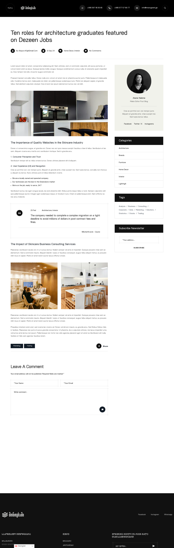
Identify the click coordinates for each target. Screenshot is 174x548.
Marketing (16, 346)
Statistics (123, 213)
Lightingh (122, 184)
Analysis (122, 206)
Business (131, 206)
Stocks (132, 213)
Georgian (22, 546)
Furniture (122, 163)
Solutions (150, 210)
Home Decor (69, 51)
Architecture (124, 148)
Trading (29, 346)
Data (131, 210)
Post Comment (102, 409)
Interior (77, 51)
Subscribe (139, 247)
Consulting (142, 206)
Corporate (123, 210)
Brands (121, 155)
